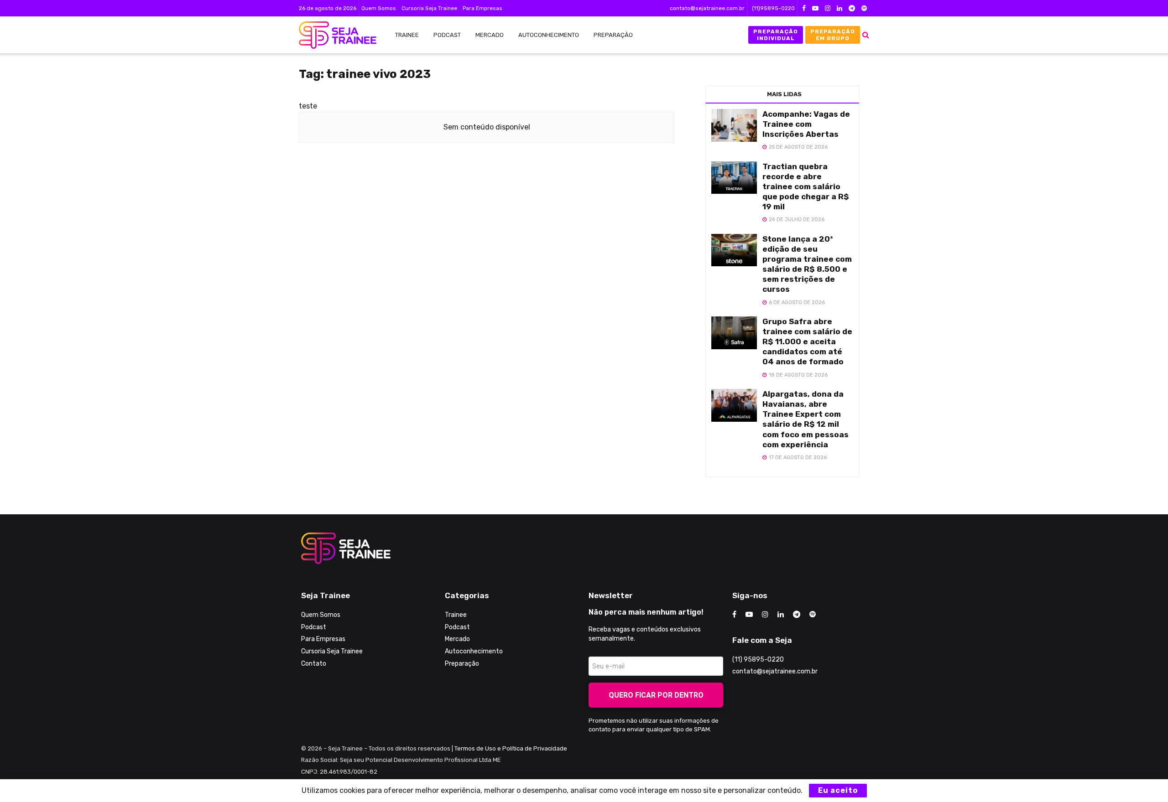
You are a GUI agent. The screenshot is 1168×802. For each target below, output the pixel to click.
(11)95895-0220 (773, 8)
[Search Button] (865, 34)
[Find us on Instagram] (827, 8)
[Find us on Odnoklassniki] (864, 8)
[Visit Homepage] (333, 35)
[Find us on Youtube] (815, 8)
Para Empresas (482, 8)
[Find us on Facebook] (804, 8)
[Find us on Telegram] (852, 8)
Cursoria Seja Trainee (429, 8)
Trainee (407, 34)
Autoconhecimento (548, 34)
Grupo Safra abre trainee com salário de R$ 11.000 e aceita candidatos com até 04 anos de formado (807, 341)
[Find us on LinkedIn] (839, 8)
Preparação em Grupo (832, 34)
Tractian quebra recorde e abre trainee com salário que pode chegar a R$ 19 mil (805, 186)
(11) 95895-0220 (758, 659)
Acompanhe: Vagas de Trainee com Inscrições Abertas (806, 124)
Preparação (613, 34)
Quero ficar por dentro (656, 695)
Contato (313, 663)
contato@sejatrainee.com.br (707, 8)
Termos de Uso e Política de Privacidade (510, 748)
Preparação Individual (775, 34)
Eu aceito (838, 790)
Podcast (447, 34)
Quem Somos (378, 8)
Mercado (489, 34)
